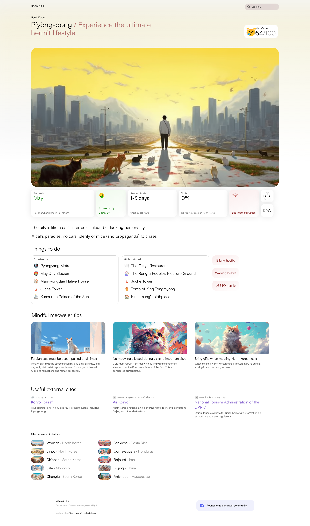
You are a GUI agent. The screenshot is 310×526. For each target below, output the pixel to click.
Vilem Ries (68, 513)
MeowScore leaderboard (86, 513)
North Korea (38, 17)
